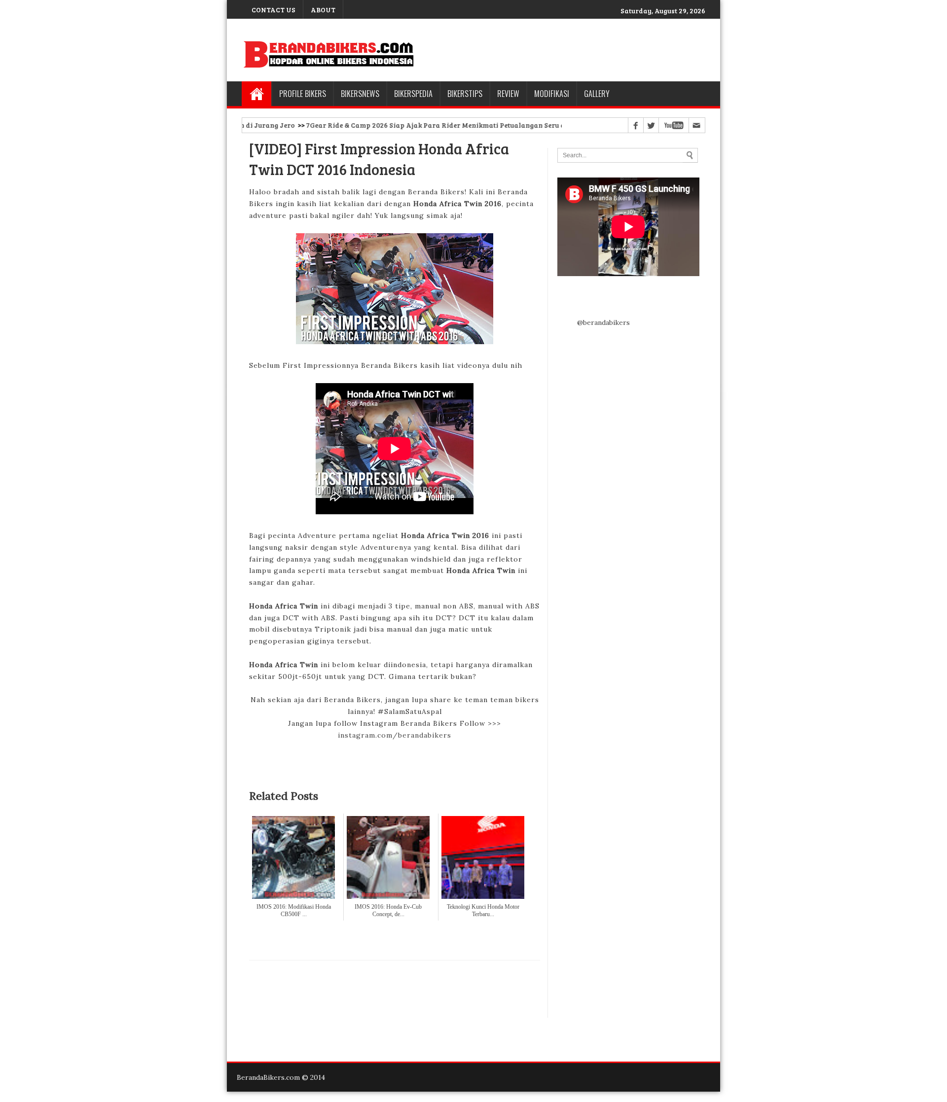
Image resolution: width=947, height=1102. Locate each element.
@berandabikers (603, 322)
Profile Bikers (302, 94)
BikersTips (464, 94)
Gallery (597, 94)
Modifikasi (551, 94)
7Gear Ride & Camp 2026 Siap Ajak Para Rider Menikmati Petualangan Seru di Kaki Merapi (430, 125)
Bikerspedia (413, 94)
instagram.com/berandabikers (394, 735)
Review (508, 94)
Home (256, 93)
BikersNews (360, 94)
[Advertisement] (394, 989)
